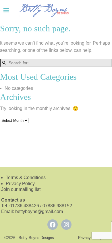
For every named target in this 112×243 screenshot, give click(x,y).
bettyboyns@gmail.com (39, 211)
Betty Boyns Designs (36, 238)
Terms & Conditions (26, 177)
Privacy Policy (20, 183)
